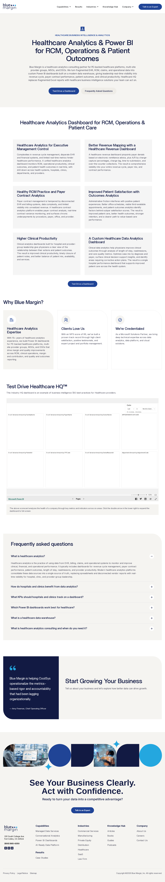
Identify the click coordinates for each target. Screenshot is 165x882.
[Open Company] (133, 6)
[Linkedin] (9, 848)
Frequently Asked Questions (99, 91)
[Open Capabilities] (70, 6)
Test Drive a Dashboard (63, 91)
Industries (83, 826)
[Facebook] (5, 848)
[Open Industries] (98, 6)
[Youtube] (12, 848)
